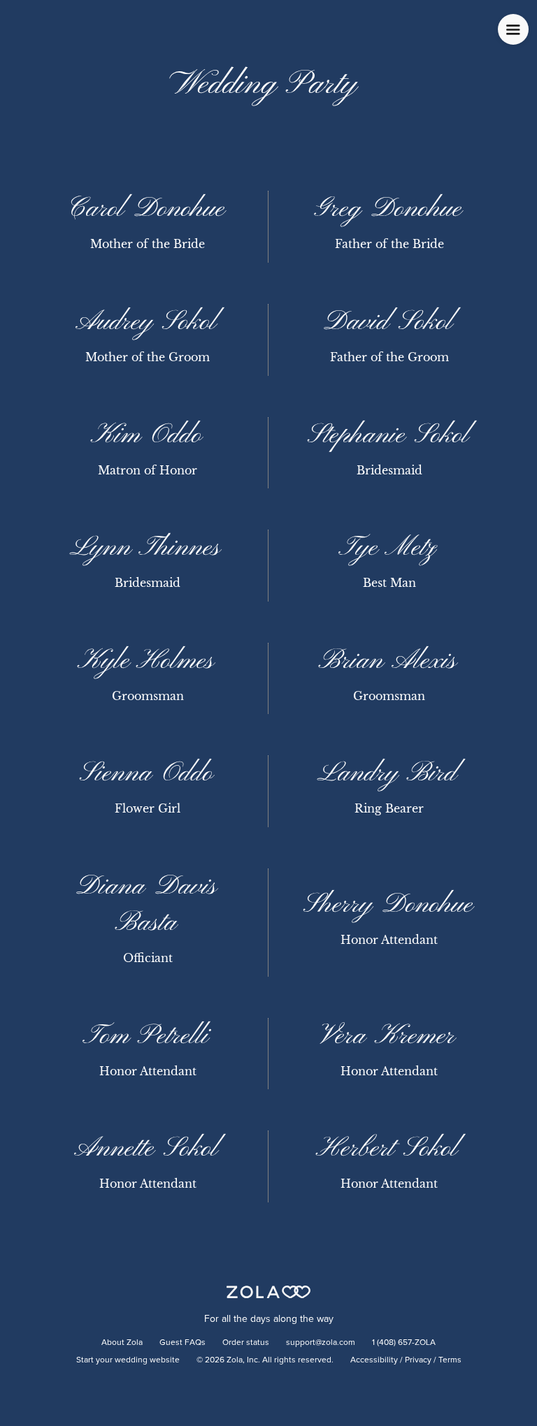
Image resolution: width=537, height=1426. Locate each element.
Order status (245, 1343)
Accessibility (374, 1360)
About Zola (122, 1343)
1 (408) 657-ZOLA (404, 1343)
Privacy (418, 1360)
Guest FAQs (182, 1343)
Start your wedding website (128, 1360)
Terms (449, 1360)
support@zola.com (320, 1343)
